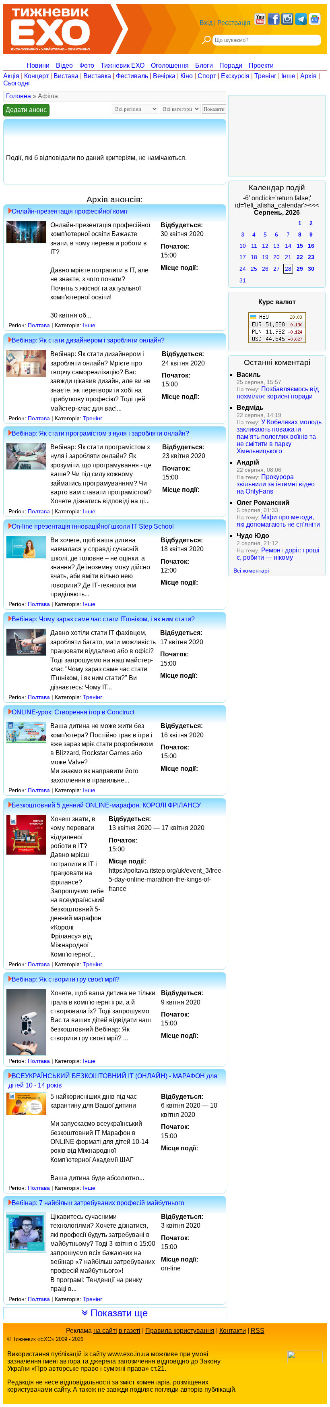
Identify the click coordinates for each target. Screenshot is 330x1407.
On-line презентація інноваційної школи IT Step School (93, 526)
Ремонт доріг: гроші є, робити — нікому (278, 554)
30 (311, 269)
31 (242, 280)
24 (242, 269)
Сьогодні (16, 83)
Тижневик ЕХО (122, 65)
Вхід (206, 22)
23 (311, 257)
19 (265, 257)
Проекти (261, 65)
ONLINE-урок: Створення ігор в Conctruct (73, 712)
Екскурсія (235, 76)
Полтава (39, 325)
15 (300, 246)
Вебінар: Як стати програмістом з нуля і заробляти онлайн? (100, 433)
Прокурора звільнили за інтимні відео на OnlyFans (276, 484)
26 (265, 269)
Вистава (66, 76)
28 (288, 269)
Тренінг (265, 76)
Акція (11, 76)
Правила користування (179, 1330)
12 (265, 246)
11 (254, 246)
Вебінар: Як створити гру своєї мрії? (66, 979)
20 (276, 257)
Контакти (232, 1330)
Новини (38, 65)
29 (300, 269)
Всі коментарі (251, 570)
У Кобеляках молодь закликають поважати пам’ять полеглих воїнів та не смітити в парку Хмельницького (279, 436)
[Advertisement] (277, 135)
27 (276, 269)
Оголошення (170, 65)
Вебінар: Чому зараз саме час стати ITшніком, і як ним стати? (103, 619)
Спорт (207, 76)
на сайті (105, 1330)
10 (242, 246)
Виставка (97, 76)
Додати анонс (26, 109)
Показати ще (118, 1312)
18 (254, 257)
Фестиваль (132, 76)
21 (288, 257)
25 (254, 269)
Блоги (204, 65)
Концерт (36, 76)
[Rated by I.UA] (305, 1360)
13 (276, 246)
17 (242, 257)
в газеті (129, 1330)
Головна (18, 96)
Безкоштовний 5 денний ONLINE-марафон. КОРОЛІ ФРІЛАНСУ (106, 805)
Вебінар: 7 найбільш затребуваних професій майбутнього (98, 1202)
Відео (64, 65)
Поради (230, 65)
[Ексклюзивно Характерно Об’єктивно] (50, 27)
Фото (86, 65)
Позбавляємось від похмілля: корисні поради (278, 393)
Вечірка (164, 76)
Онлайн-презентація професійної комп (70, 211)
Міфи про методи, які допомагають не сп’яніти (278, 521)
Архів (308, 76)
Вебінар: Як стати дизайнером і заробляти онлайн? (88, 340)
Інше (288, 76)
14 (288, 246)
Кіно (186, 76)
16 (311, 246)
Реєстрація (233, 22)
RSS (257, 1330)
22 (300, 257)
